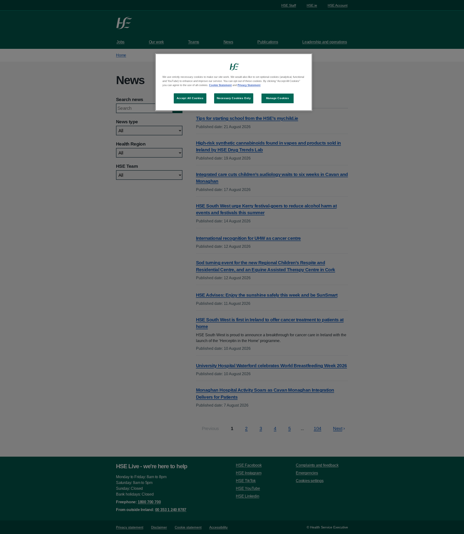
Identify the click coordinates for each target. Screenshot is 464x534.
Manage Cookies (277, 98)
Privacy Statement (249, 85)
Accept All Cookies (190, 98)
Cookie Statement (220, 85)
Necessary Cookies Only (234, 98)
